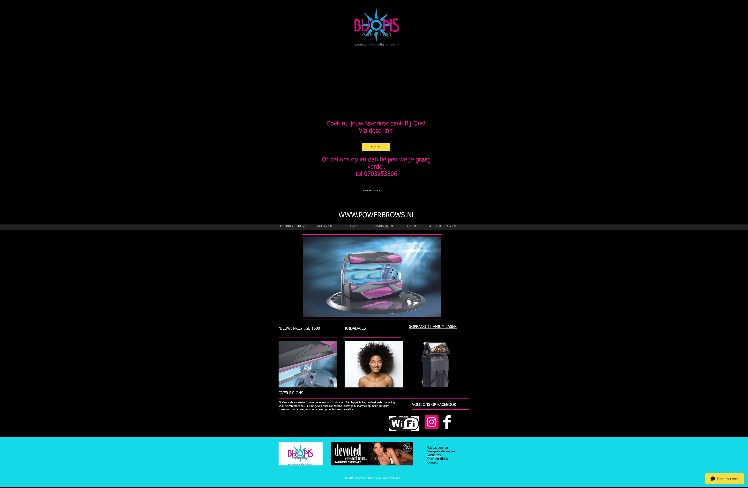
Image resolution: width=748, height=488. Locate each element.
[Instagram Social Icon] (431, 422)
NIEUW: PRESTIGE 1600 (299, 328)
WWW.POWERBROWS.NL (377, 215)
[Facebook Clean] (447, 422)
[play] (433, 314)
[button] (376, 277)
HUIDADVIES (354, 328)
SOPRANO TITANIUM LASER (433, 327)
